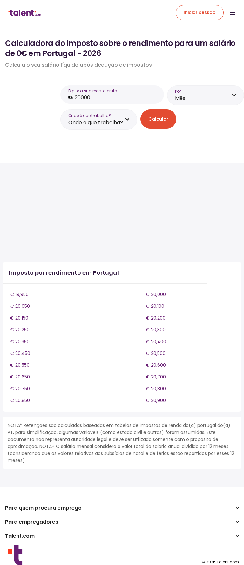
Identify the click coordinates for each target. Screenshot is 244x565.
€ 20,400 (156, 341)
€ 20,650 (20, 377)
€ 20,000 (156, 294)
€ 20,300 (156, 330)
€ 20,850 (20, 400)
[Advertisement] (114, 212)
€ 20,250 (20, 330)
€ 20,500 (156, 353)
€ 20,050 (20, 306)
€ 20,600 (156, 365)
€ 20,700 (156, 377)
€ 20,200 (156, 318)
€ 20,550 (20, 365)
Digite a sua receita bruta (92, 91)
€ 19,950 (19, 294)
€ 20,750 (20, 388)
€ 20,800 (156, 388)
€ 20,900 (156, 400)
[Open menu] (232, 13)
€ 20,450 (20, 353)
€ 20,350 (20, 341)
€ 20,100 (155, 306)
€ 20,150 (19, 318)
